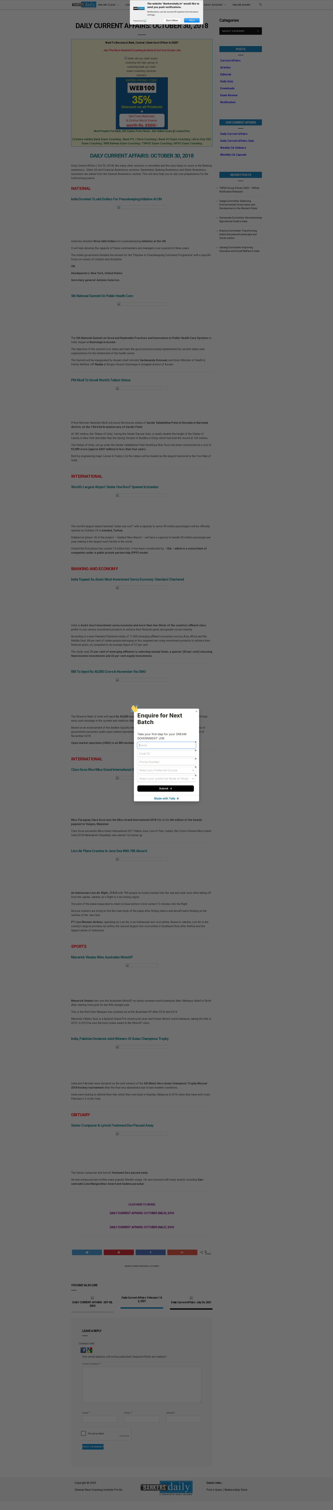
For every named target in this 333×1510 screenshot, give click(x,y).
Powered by (138, 20)
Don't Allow (172, 20)
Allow (192, 20)
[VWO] (147, 20)
